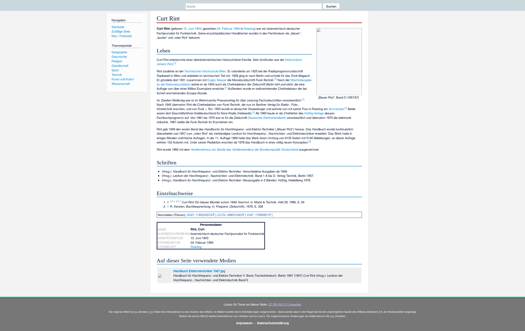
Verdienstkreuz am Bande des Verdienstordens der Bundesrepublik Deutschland (244, 149)
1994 (236, 28)
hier (135, 311)
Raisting (249, 28)
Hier (151, 311)
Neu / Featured (121, 36)
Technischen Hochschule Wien (205, 71)
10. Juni (188, 28)
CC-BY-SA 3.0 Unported (284, 304)
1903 (198, 28)
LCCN (221, 215)
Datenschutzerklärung (273, 323)
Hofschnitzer (293, 59)
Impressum (244, 323)
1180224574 (203, 215)
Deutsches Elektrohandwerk (267, 117)
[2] (309, 141)
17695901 (261, 215)
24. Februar (224, 28)
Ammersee (336, 109)
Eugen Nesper (217, 80)
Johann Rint (165, 64)
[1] (174, 63)
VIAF (250, 215)
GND (190, 215)
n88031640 (234, 215)
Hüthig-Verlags (314, 113)
